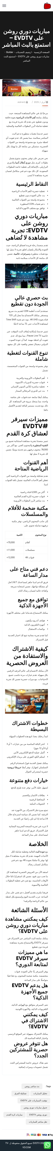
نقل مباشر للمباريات (38, 1122)
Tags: (48, 1086)
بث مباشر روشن (32, 1086)
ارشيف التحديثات (24, 52)
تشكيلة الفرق (20, 1093)
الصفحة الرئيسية (41, 52)
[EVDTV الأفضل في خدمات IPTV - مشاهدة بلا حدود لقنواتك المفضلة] (47, 5)
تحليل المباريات (40, 1093)
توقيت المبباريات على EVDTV (34, 1100)
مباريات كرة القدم (14, 1114)
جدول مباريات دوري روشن (35, 1107)
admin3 (21, 102)
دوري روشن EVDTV (38, 1114)
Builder (9, 52)
